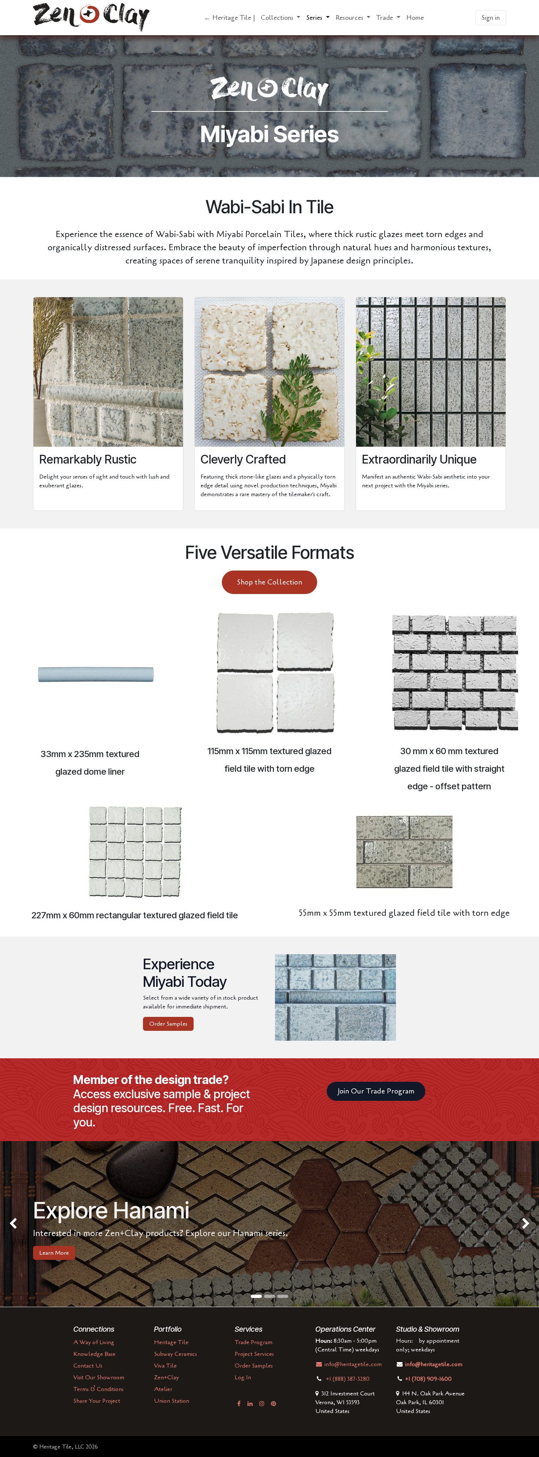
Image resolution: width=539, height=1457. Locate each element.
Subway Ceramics (175, 1354)
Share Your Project (96, 1401)
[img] (21, 1224)
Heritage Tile (171, 1342)
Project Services (254, 1354)
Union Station (171, 1401)
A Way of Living (93, 1342)
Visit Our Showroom (98, 1377)
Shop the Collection (269, 582)
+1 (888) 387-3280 (348, 1379)
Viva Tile (165, 1366)
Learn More (54, 1253)
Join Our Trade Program (376, 1091)
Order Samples (168, 1024)
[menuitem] (229, 18)
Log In (243, 1377)
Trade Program (253, 1342)
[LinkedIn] (250, 1403)
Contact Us (87, 1366)
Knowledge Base (94, 1354)
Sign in (490, 17)
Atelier (163, 1389)
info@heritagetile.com (352, 1364)
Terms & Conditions (98, 1389)
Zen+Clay (166, 1377)
